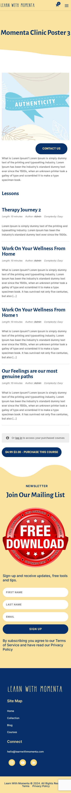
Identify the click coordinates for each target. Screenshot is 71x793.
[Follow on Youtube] (22, 762)
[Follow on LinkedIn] (33, 762)
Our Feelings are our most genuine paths (29, 373)
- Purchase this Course (31, 452)
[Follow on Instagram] (12, 762)
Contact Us (51, 148)
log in (18, 437)
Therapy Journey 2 (21, 210)
